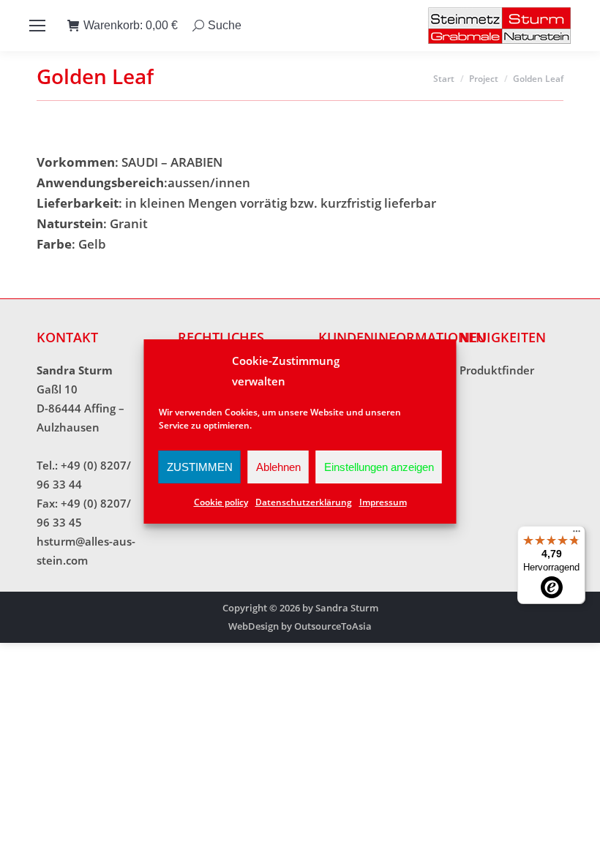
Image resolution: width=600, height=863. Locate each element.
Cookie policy (221, 502)
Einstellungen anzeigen (379, 467)
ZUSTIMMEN (200, 467)
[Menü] (576, 534)
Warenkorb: (130, 25)
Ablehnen (278, 467)
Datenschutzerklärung (303, 502)
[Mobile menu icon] (37, 25)
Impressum (383, 502)
